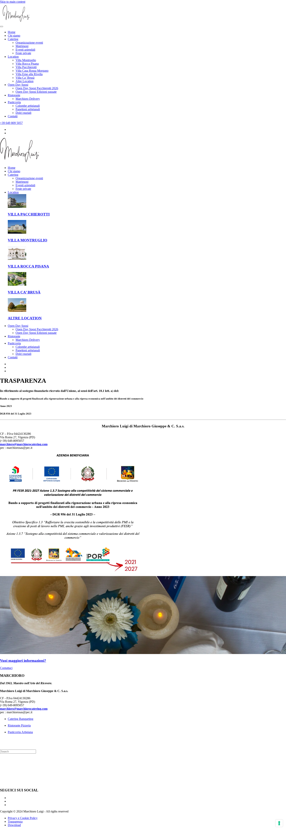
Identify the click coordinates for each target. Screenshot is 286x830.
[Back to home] (16, 22)
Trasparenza (15, 821)
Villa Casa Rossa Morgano (32, 70)
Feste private (23, 53)
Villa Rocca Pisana (27, 63)
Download (14, 825)
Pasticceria (14, 102)
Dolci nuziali (23, 112)
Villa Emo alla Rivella (29, 74)
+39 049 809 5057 (11, 123)
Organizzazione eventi (29, 42)
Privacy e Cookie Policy (23, 818)
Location (13, 56)
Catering (13, 39)
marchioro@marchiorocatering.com (23, 444)
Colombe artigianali (28, 105)
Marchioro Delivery (28, 98)
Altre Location (24, 81)
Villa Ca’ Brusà (25, 77)
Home (11, 32)
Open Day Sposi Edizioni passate (36, 91)
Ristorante (14, 95)
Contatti (13, 116)
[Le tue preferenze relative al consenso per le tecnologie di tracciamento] (279, 823)
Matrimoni (22, 46)
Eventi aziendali (25, 49)
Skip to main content (12, 1)
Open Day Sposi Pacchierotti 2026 (37, 88)
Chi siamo (14, 35)
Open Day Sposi (18, 84)
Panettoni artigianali (28, 109)
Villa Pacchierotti (26, 67)
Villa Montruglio (26, 60)
